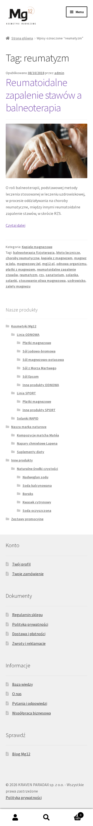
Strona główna (22, 38)
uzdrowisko (76, 280)
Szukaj (46, 817)
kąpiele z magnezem (56, 258)
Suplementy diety (30, 452)
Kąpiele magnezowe (37, 247)
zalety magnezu (18, 286)
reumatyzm (28, 275)
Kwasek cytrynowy (37, 502)
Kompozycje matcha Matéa (38, 435)
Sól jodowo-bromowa (39, 351)
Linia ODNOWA (28, 334)
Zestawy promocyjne (27, 519)
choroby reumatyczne (22, 258)
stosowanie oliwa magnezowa (42, 280)
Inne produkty (22, 460)
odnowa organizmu (71, 263)
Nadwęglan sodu (35, 477)
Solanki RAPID (27, 418)
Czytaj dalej (15, 225)
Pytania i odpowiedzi (29, 703)
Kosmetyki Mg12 (23, 326)
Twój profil (21, 564)
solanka (72, 275)
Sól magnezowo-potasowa (43, 359)
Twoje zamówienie (28, 573)
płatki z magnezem (20, 269)
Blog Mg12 (21, 753)
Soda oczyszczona (37, 510)
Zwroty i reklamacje (29, 643)
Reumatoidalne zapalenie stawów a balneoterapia (44, 95)
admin (59, 73)
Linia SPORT (26, 393)
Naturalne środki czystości (37, 468)
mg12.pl (48, 263)
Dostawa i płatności (28, 633)
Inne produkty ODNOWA (41, 385)
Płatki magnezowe (37, 343)
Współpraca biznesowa (31, 713)
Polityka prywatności (30, 624)
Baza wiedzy (22, 684)
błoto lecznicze (68, 252)
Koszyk (71, 813)
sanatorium (55, 275)
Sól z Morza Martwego (39, 368)
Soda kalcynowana (37, 485)
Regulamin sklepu (27, 614)
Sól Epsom (31, 376)
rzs (41, 275)
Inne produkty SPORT (39, 410)
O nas (17, 693)
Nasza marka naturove (28, 427)
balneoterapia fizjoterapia (34, 252)
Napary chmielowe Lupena (37, 443)
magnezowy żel (28, 263)
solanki (11, 280)
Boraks (28, 493)
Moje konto (15, 817)
